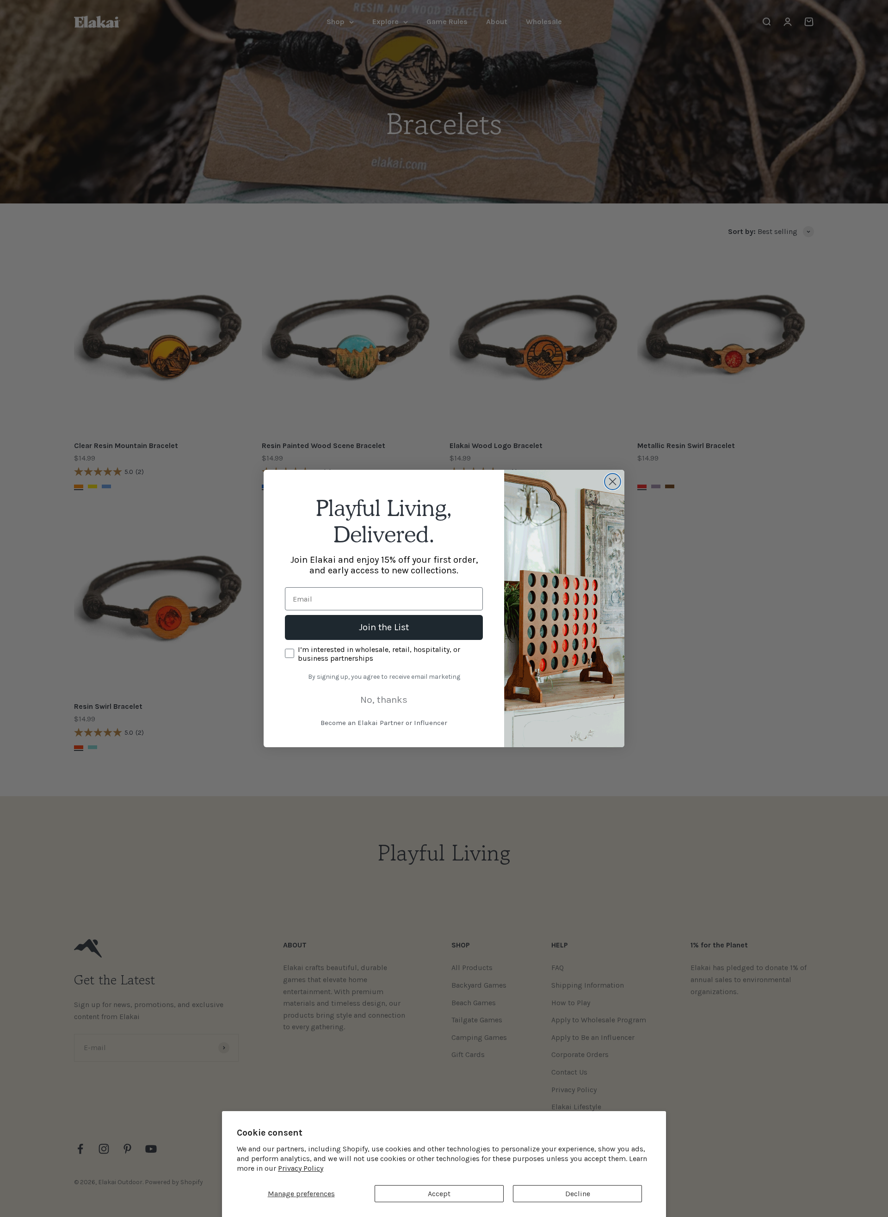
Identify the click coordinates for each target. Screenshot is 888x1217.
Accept (439, 1193)
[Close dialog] (612, 481)
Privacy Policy (300, 1168)
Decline (577, 1193)
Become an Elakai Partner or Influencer (384, 723)
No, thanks (383, 699)
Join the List (384, 627)
